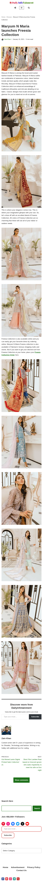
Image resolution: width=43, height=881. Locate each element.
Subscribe (35, 717)
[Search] (29, 8)
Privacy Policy (33, 867)
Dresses (9, 17)
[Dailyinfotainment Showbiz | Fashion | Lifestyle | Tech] (21, 2)
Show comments (21, 780)
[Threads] (22, 824)
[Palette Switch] (15, 7)
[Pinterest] (3, 824)
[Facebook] (13, 824)
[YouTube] (27, 824)
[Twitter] (18, 824)
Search (37, 808)
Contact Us (21, 870)
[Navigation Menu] (21, 7)
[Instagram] (8, 824)
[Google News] (18, 878)
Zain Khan (7, 39)
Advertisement (17, 867)
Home (3, 17)
